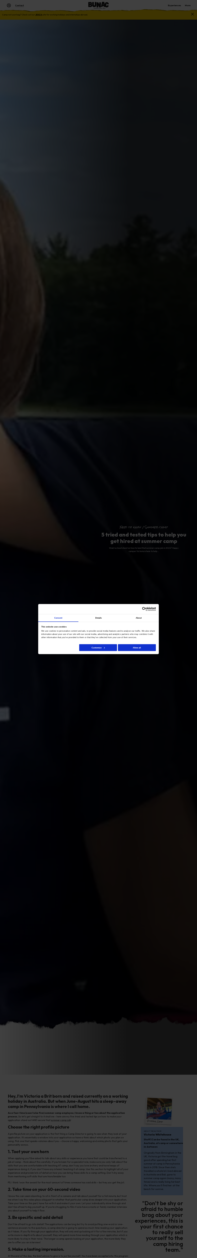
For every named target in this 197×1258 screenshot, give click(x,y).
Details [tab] (98, 618)
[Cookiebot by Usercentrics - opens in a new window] (144, 609)
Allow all (137, 647)
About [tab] (139, 618)
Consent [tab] (58, 618)
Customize (97, 647)
